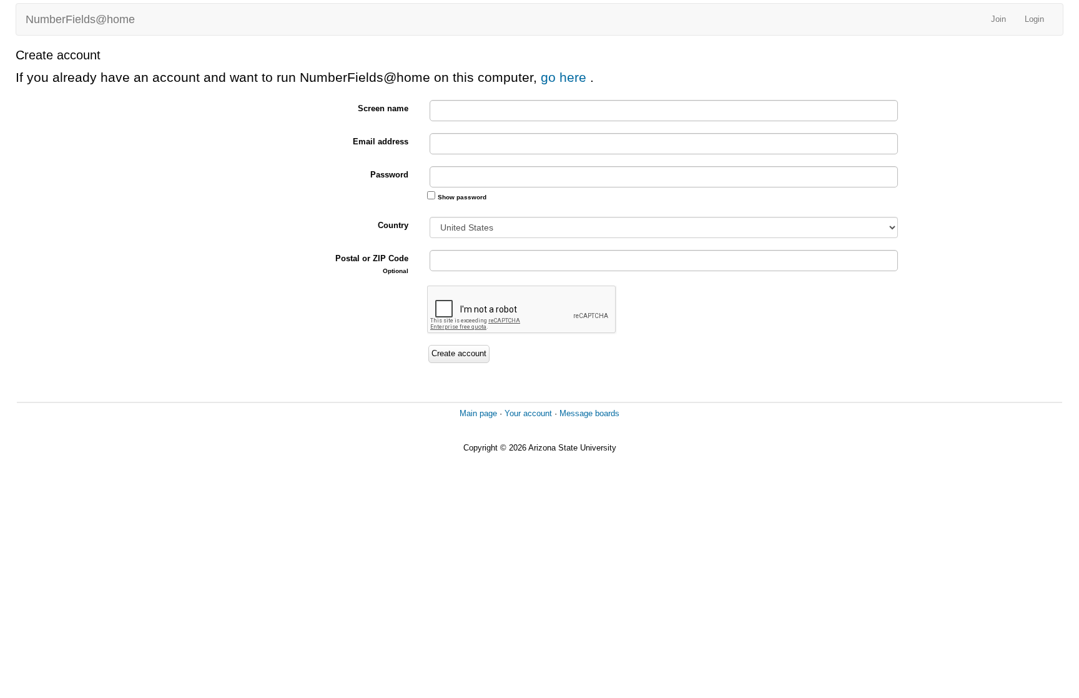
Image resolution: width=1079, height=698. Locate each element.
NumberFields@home (80, 19)
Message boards (589, 413)
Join (998, 19)
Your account (528, 413)
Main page (478, 413)
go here (565, 77)
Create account (458, 353)
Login (1034, 19)
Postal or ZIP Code (371, 264)
